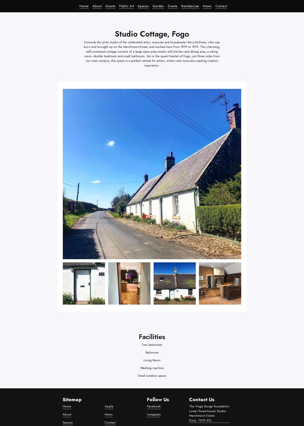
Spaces (143, 6)
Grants (110, 6)
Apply (109, 406)
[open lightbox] (152, 174)
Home (84, 6)
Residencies (190, 6)
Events (173, 6)
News (207, 6)
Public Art (126, 6)
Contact (221, 6)
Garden (158, 6)
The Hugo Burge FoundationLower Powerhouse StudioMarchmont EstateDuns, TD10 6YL (209, 413)
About (97, 6)
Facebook (154, 406)
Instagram (154, 414)
